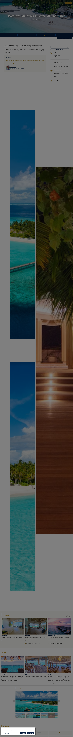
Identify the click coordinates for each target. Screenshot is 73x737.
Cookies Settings (6, 733)
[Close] (34, 728)
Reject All (23, 733)
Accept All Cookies (31, 733)
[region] (18, 731)
